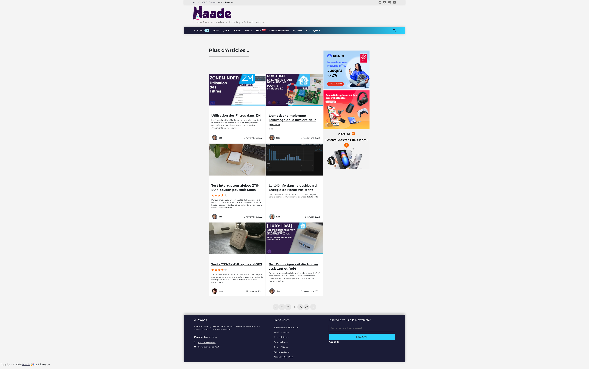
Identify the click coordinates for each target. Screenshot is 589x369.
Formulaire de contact (208, 347)
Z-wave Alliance (281, 347)
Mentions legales (281, 332)
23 (282, 306)
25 (294, 306)
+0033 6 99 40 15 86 (207, 342)
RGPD (204, 2)
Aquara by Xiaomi (282, 352)
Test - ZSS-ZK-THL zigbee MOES (236, 264)
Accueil (196, 2)
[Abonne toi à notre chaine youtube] (384, 2)
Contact (212, 2)
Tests (248, 30)
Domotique (220, 30)
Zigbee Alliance (281, 342)
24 (288, 306)
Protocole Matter (281, 337)
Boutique (312, 30)
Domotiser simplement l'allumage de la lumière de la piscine (292, 120)
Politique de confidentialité (286, 327)
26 (300, 306)
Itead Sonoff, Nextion (283, 357)
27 (306, 306)
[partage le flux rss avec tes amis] (394, 2)
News (237, 30)
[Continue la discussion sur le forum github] (380, 2)
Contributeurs (279, 30)
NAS (260, 30)
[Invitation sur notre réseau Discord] (389, 2)
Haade (26, 364)
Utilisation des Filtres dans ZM (236, 115)
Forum (297, 30)
